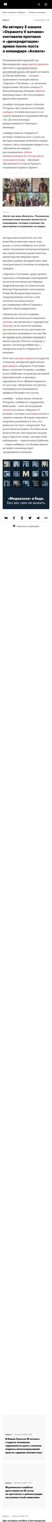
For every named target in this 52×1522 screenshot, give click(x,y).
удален (34, 393)
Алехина (8, 322)
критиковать (10, 366)
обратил (40, 91)
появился (35, 414)
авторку (34, 76)
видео (37, 137)
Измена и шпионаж (37, 12)
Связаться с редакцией (28, 526)
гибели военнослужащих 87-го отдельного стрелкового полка (23, 156)
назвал (7, 374)
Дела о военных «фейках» (14, 12)
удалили (8, 410)
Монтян (7, 326)
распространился (25, 358)
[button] (46, 4)
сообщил (35, 87)
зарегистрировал (38, 64)
